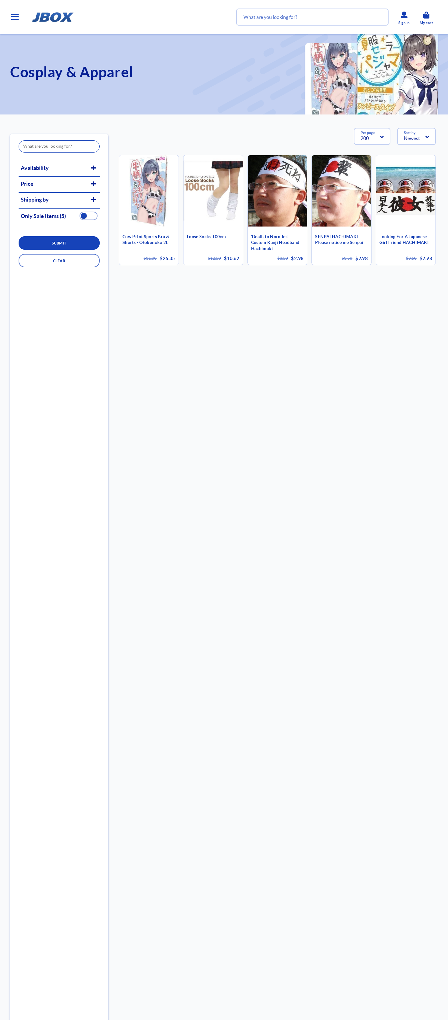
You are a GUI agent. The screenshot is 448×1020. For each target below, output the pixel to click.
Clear (59, 261)
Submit (59, 243)
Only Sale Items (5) (43, 216)
